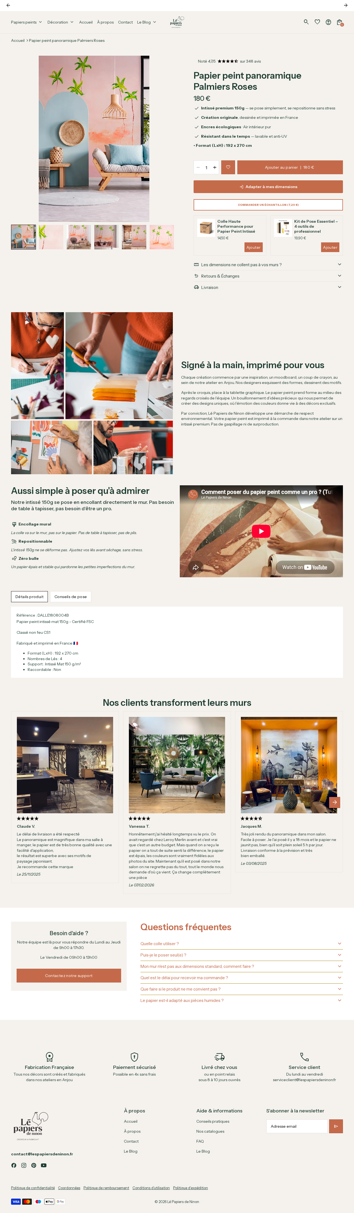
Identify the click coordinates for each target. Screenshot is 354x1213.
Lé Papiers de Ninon (183, 1202)
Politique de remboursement (106, 1188)
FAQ (200, 1141)
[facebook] (14, 1165)
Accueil (18, 40)
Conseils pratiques (212, 1121)
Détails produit (29, 596)
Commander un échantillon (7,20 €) (268, 205)
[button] (23, 237)
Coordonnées (69, 1188)
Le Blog (130, 1151)
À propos (132, 1131)
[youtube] (43, 1165)
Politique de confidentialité (33, 1188)
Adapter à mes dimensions (271, 186)
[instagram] (24, 1165)
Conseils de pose (70, 596)
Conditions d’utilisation (151, 1188)
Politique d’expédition (190, 1188)
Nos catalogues (210, 1131)
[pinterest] (34, 1165)
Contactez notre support (68, 975)
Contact (131, 1141)
